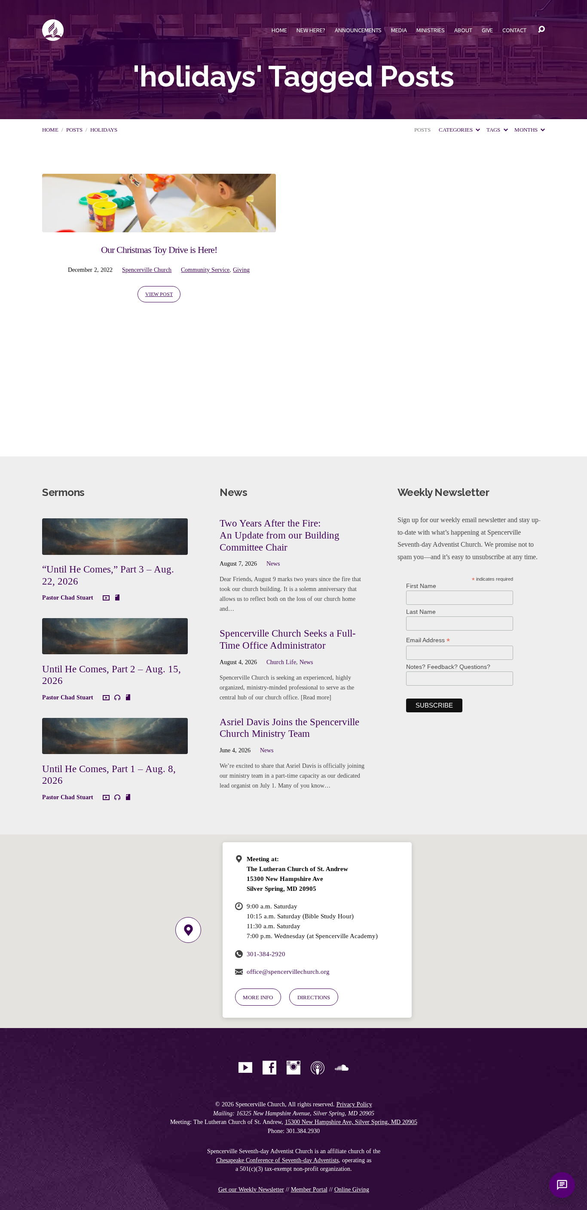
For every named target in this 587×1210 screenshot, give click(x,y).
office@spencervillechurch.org (288, 971)
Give (487, 30)
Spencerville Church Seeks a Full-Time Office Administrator (288, 639)
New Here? (311, 30)
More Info (258, 997)
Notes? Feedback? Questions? (448, 666)
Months (526, 130)
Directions (313, 997)
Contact (514, 30)
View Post (159, 294)
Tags (493, 130)
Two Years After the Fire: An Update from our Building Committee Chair (279, 534)
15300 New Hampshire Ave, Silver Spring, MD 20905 (351, 1122)
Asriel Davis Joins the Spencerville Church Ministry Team (289, 727)
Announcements (358, 30)
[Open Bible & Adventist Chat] (562, 1185)
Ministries (430, 30)
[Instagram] (293, 1068)
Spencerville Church (146, 269)
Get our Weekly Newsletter (251, 1189)
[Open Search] (541, 29)
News (273, 563)
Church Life (281, 662)
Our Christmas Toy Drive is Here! (159, 249)
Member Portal (309, 1189)
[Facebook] (269, 1068)
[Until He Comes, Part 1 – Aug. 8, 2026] (115, 747)
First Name (421, 585)
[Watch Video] (106, 598)
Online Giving (351, 1189)
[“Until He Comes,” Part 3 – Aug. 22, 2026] (115, 548)
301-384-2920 (266, 954)
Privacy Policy (354, 1104)
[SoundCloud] (342, 1068)
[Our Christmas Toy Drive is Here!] (159, 226)
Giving (241, 269)
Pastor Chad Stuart (67, 597)
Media (399, 30)
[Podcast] (317, 1068)
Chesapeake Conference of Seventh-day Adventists (277, 1160)
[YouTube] (245, 1068)
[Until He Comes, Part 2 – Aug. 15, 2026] (115, 648)
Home (279, 30)
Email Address (428, 640)
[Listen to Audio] (117, 698)
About (463, 30)
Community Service (205, 269)
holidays (103, 130)
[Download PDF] (117, 598)
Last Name (421, 611)
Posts (74, 130)
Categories (456, 130)
